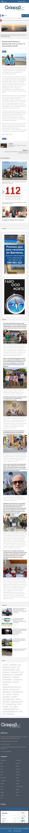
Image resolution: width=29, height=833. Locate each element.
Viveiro (20, 711)
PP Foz (19, 704)
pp (3, 704)
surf (11, 134)
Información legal (17, 830)
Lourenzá (18, 774)
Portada (17, 789)
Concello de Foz (15, 677)
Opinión (2, 783)
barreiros (13, 667)
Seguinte (25, 150)
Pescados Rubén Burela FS (17, 701)
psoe (11, 706)
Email (26, 48)
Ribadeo (15, 706)
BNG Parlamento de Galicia (9, 669)
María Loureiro (6, 701)
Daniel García (16, 682)
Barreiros (18, 763)
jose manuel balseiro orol (8, 699)
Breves (2, 766)
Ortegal (17, 783)
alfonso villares (6, 667)
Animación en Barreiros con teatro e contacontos (17, 146)
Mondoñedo (3, 777)
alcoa (19, 664)
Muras (17, 777)
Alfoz (2, 763)
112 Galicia (5, 664)
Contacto (10, 830)
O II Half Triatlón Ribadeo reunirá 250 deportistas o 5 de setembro (19, 640)
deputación (5, 689)
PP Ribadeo (5, 706)
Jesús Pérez (14, 696)
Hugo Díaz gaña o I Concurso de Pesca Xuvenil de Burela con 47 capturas (14, 182)
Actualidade (18, 760)
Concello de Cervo (6, 677)
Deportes (18, 772)
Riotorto (17, 792)
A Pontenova (3, 760)
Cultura (2, 772)
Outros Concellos (19, 786)
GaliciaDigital (25, 828)
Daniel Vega (5, 684)
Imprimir (20, 48)
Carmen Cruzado (14, 672)
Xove (2, 798)
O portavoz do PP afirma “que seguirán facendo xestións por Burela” (16, 152)
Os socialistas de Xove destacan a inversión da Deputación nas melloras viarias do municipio (13, 220)
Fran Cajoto (8, 694)
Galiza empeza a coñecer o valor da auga (9, 741)
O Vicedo (18, 780)
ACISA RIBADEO (13, 664)
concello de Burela (18, 674)
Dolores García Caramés (17, 691)
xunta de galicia (10, 714)
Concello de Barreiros (7, 674)
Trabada (2, 795)
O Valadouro (3, 780)
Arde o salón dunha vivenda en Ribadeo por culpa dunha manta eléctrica (14, 203)
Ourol (2, 786)
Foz (3, 694)
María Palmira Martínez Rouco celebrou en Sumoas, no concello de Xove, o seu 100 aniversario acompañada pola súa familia (15, 398)
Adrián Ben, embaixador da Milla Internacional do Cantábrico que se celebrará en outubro (19, 610)
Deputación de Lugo (14, 689)
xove (4, 714)
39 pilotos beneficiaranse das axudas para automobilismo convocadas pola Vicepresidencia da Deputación (20, 631)
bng (18, 667)
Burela (7, 134)
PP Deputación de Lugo (11, 704)
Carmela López (6, 672)
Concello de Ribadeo (7, 679)
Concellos (18, 769)
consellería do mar (7, 682)
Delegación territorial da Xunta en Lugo (11, 687)
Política (2, 789)
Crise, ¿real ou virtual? (5, 744)
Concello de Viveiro (18, 679)
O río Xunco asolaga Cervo (6, 751)
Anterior (11, 143)
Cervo (21, 672)
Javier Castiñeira (6, 696)
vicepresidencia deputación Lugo (10, 711)
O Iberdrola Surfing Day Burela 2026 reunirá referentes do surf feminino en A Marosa (19, 620)
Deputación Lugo (6, 691)
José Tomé (18, 699)
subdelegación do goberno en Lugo (10, 709)
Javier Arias (15, 694)
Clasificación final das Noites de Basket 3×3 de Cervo (20, 649)
